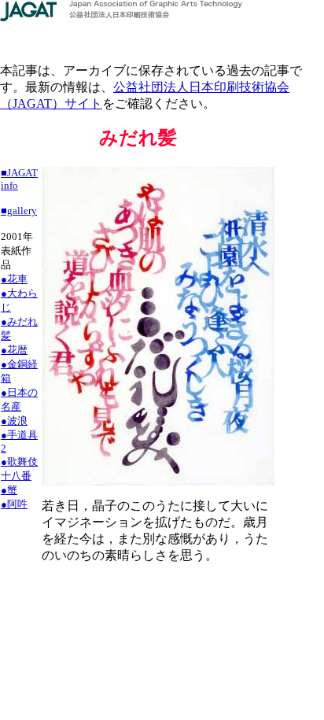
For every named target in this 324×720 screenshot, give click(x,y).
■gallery (19, 210)
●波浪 (14, 420)
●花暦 (14, 350)
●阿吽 (14, 504)
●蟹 (9, 490)
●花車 (14, 279)
